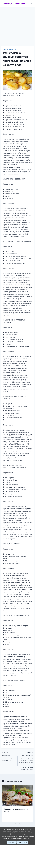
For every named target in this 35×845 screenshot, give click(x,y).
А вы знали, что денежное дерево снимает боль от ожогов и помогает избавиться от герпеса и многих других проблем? (26, 761)
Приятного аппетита (9, 49)
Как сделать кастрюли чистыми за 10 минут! (9, 756)
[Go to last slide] (4, 803)
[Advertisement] (17, 25)
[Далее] (30, 803)
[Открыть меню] (31, 3)
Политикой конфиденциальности (20, 838)
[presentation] (17, 795)
